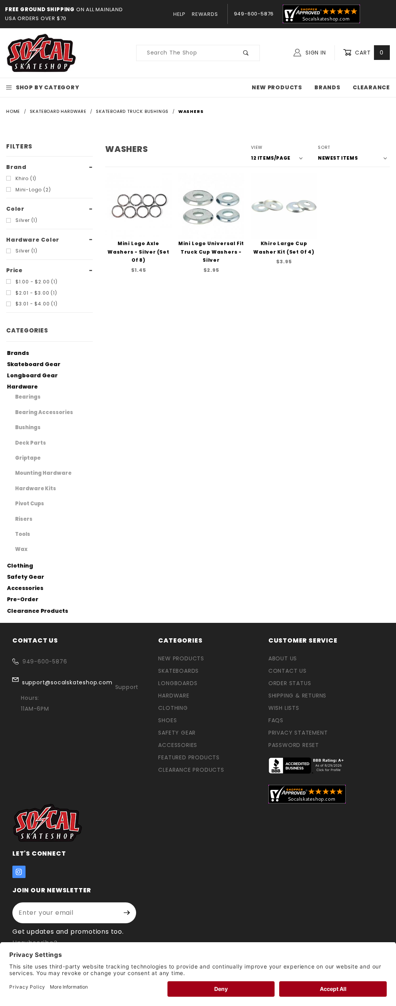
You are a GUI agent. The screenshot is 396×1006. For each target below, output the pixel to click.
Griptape (28, 458)
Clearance (371, 87)
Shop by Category (47, 87)
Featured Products (189, 757)
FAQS (275, 720)
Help (179, 14)
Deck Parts (30, 443)
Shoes (167, 720)
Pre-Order (22, 599)
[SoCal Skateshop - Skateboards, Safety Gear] (41, 52)
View (257, 147)
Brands (327, 87)
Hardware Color (32, 240)
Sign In (315, 52)
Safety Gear (25, 577)
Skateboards (178, 671)
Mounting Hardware (43, 473)
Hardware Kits (35, 488)
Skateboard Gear (33, 364)
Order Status (289, 683)
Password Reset (293, 745)
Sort (324, 147)
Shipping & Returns (297, 695)
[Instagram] (19, 872)
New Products (277, 87)
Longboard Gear (32, 375)
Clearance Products (37, 611)
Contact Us (287, 671)
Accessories (25, 588)
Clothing (20, 565)
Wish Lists (283, 708)
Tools (22, 534)
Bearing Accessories (44, 412)
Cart (368, 52)
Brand (16, 167)
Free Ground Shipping (40, 9)
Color (15, 209)
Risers (23, 519)
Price (14, 270)
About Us (282, 658)
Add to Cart (140, 236)
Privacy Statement (298, 733)
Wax (21, 549)
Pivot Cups (29, 503)
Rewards (205, 14)
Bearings (28, 397)
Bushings (28, 427)
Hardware (22, 386)
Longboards (177, 683)
